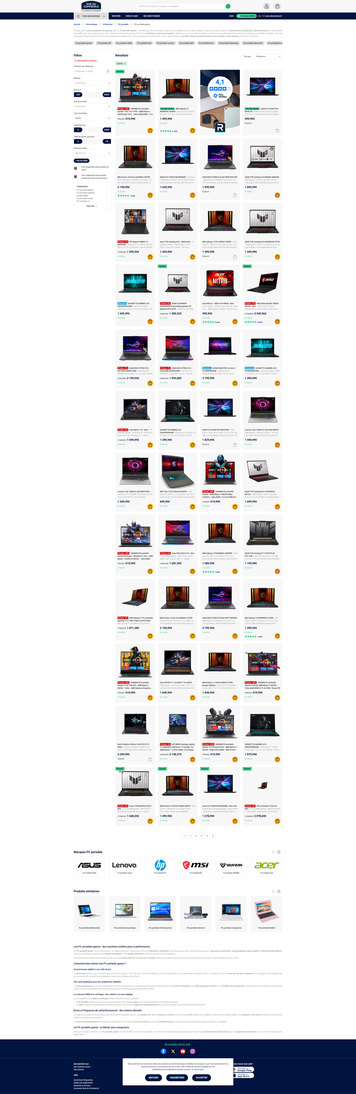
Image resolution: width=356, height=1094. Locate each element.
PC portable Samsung (228, 43)
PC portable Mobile (266, 928)
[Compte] (266, 6)
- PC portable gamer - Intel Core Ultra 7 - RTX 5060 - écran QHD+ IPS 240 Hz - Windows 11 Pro (262, 811)
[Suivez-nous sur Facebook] (163, 1051)
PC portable (123, 24)
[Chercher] (228, 6)
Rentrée (120, 71)
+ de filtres (81, 161)
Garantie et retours (82, 1085)
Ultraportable (82, 195)
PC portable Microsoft (253, 43)
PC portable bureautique (279, 43)
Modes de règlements (83, 1083)
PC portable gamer (84, 43)
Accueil (77, 24)
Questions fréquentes (83, 1080)
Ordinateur (108, 24)
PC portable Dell (144, 43)
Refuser (153, 1077)
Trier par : (248, 56)
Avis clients (79, 1069)
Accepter (201, 1077)
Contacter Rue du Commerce (86, 1088)
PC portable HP (104, 43)
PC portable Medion (85, 190)
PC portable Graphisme (231, 928)
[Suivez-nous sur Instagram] (192, 1051)
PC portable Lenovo (165, 43)
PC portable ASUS (124, 43)
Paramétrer (177, 1077)
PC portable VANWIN (231, 873)
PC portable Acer (206, 43)
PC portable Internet (196, 928)
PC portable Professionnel (160, 928)
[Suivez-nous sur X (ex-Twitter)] (173, 1051)
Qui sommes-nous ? (82, 1067)
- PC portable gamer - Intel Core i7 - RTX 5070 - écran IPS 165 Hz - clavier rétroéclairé (134, 811)
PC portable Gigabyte (86, 193)
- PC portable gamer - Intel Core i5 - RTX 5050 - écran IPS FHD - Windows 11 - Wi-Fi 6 (135, 432)
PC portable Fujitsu (85, 198)
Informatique (91, 24)
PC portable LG (83, 201)
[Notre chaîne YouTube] (183, 1051)
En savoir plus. (198, 1069)
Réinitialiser (87, 61)
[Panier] (277, 6)
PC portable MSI (186, 43)
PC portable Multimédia (89, 928)
